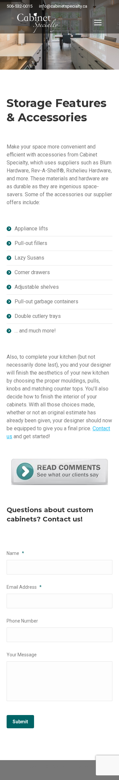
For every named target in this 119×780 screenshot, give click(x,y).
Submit (20, 721)
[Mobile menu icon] (97, 22)
